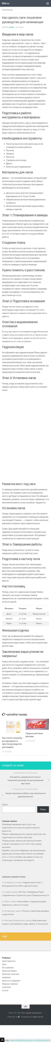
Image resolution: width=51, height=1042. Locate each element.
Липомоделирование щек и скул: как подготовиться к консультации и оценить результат (21, 827)
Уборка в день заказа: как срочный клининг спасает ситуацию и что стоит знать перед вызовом (22, 843)
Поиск (5, 804)
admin (11, 27)
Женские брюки (9, 971)
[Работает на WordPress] (19, 1017)
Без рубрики (7, 967)
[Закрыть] (2, 1040)
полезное (7, 10)
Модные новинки (10, 984)
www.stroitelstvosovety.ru (22, 1040)
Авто (4, 964)
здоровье (6, 977)
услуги (5, 990)
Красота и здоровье (11, 980)
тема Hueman (38, 1017)
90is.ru (5, 3)
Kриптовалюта (8, 961)
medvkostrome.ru (42, 1040)
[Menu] (47, 3)
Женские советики (10, 974)
